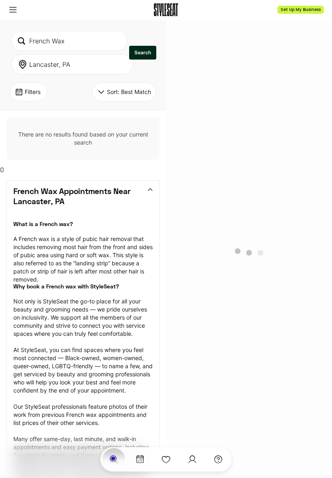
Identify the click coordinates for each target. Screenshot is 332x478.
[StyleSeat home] (166, 10)
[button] (13, 10)
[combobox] (69, 41)
